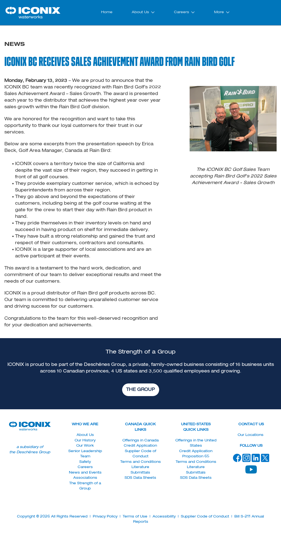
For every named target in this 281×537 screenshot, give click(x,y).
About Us (140, 12)
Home (107, 12)
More (219, 12)
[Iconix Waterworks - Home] (32, 12)
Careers (181, 12)
